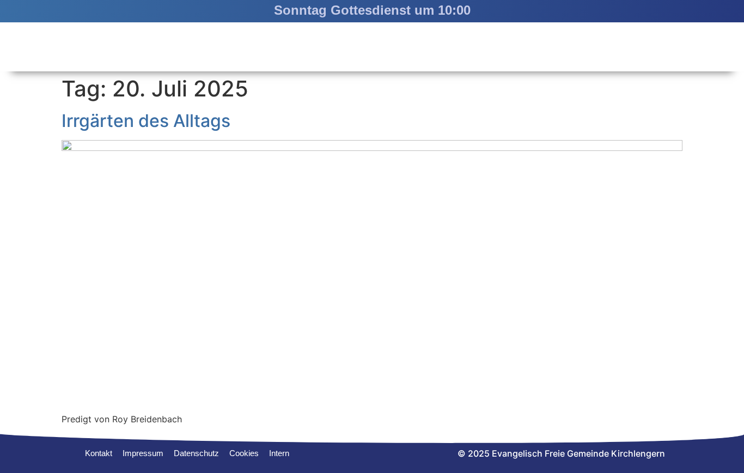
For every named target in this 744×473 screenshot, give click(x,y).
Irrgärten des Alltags (146, 120)
